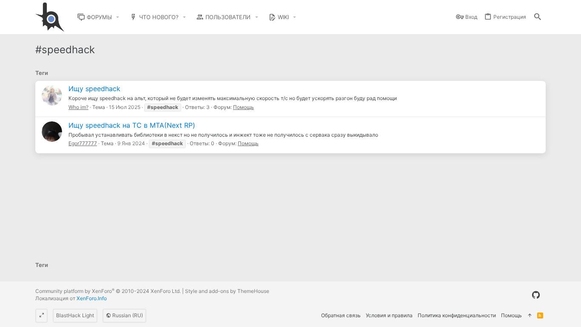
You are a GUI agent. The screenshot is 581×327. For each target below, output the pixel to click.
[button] (118, 17)
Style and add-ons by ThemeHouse (227, 291)
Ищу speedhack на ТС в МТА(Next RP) (131, 125)
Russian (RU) (127, 315)
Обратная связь (341, 315)
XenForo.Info (92, 298)
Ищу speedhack (94, 88)
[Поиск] (538, 17)
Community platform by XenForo (108, 291)
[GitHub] (536, 295)
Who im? (78, 107)
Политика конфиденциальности (457, 315)
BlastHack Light (75, 315)
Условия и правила (389, 315)
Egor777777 (82, 143)
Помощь (243, 107)
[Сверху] (529, 316)
